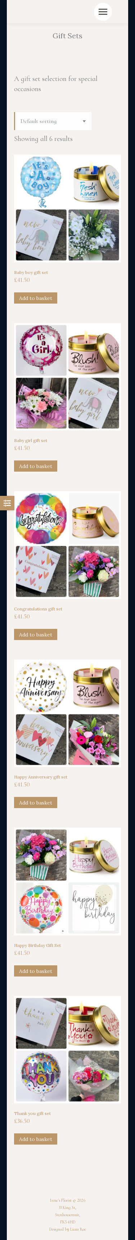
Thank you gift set (32, 1113)
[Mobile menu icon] (103, 12)
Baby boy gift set (31, 272)
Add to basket (35, 298)
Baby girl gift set (30, 440)
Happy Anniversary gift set (40, 777)
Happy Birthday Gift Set (37, 945)
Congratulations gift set (38, 609)
